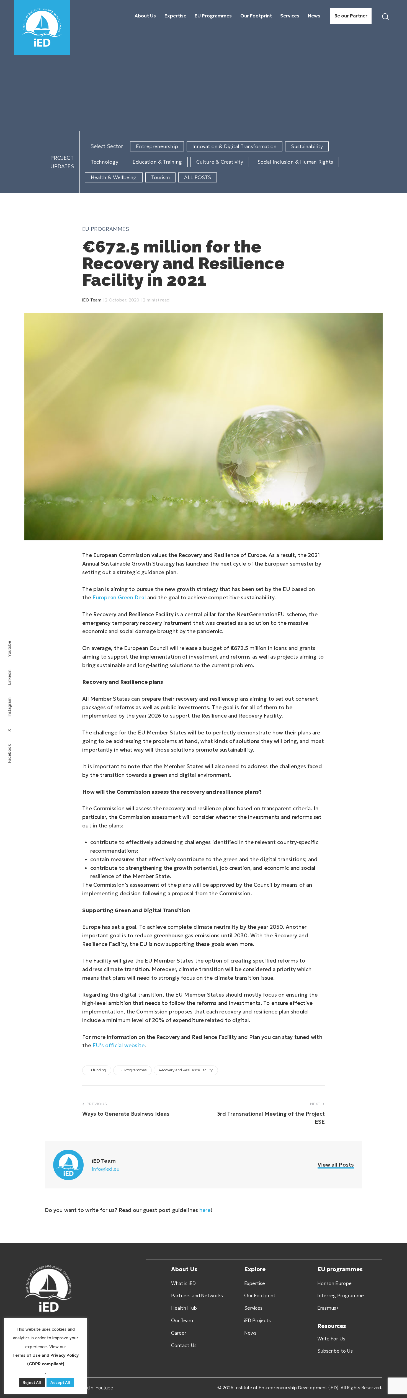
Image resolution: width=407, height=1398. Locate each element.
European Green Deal (119, 597)
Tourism (160, 177)
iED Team (91, 300)
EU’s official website (118, 1045)
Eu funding (96, 1070)
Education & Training (157, 162)
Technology (104, 162)
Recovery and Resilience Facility (186, 1070)
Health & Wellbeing (114, 177)
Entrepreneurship (157, 146)
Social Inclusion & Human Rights (295, 162)
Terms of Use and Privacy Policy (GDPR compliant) (45, 1359)
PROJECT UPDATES (62, 162)
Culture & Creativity (219, 162)
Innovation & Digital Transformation (234, 146)
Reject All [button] (32, 1382)
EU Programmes (105, 229)
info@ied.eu (106, 1169)
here (204, 1210)
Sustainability (307, 146)
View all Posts (336, 1164)
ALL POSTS (197, 177)
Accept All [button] (60, 1382)
